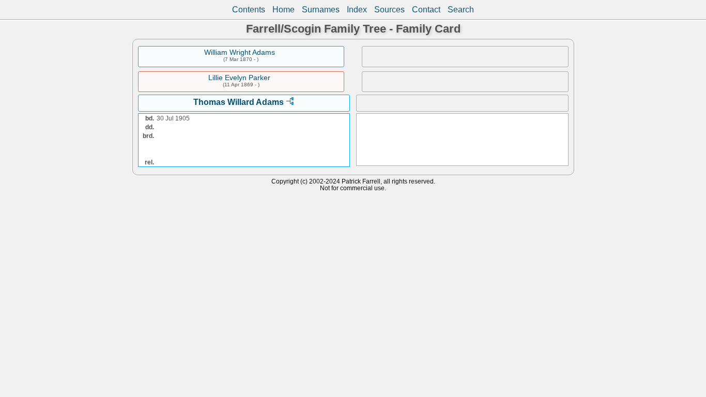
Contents (248, 9)
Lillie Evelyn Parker (239, 77)
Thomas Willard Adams (238, 102)
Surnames (321, 9)
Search (461, 9)
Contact (426, 9)
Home (283, 9)
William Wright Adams (239, 52)
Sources (389, 9)
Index (357, 9)
